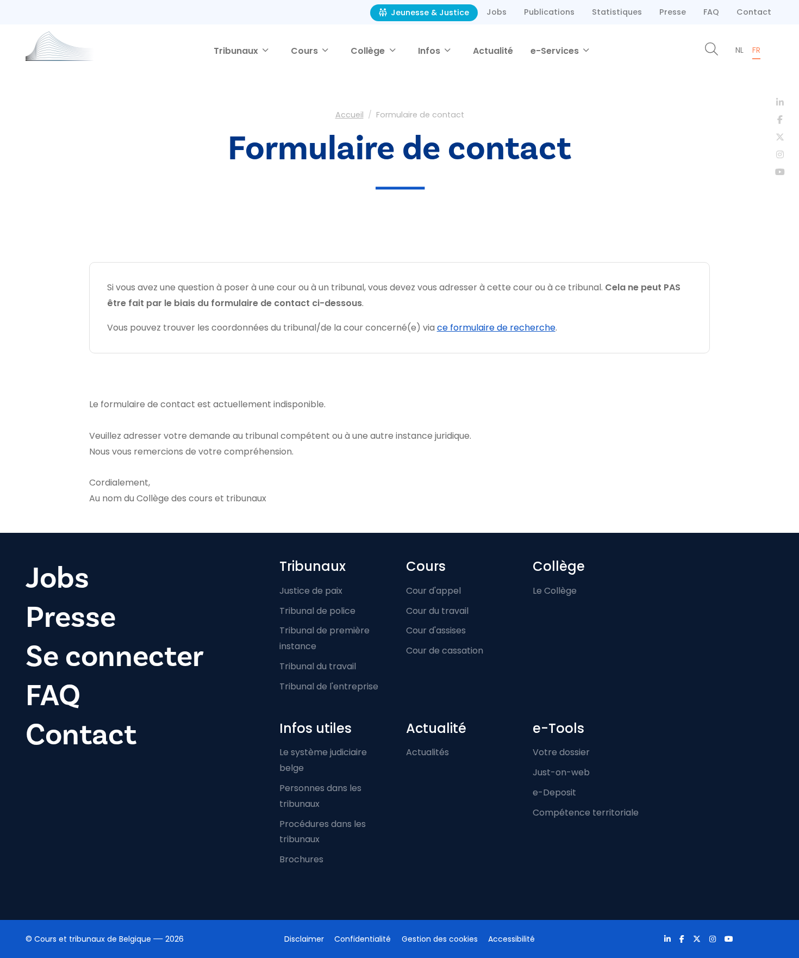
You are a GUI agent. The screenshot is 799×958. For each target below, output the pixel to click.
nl (739, 50)
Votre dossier (561, 752)
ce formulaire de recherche (496, 327)
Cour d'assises (436, 630)
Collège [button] (369, 51)
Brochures (301, 859)
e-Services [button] (555, 51)
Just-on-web (561, 772)
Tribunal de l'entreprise (328, 686)
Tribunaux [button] (237, 51)
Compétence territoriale (586, 812)
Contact (753, 12)
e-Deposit (554, 792)
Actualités (427, 752)
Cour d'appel (433, 590)
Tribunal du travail (317, 666)
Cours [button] (305, 51)
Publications (549, 12)
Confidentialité (362, 939)
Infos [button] (430, 51)
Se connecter (115, 656)
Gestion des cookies (440, 939)
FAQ (711, 12)
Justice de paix (310, 590)
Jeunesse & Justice (429, 12)
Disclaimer (304, 939)
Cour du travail (437, 611)
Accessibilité (511, 939)
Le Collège (555, 590)
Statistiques (617, 12)
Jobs (496, 12)
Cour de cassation (444, 650)
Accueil (349, 114)
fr (756, 50)
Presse (672, 12)
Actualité (493, 51)
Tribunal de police (317, 611)
